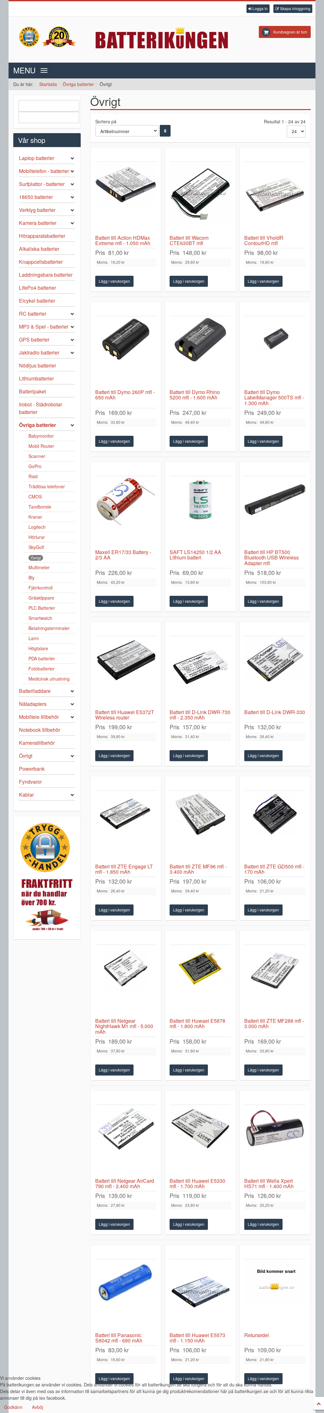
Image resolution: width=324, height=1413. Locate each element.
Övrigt (36, 557)
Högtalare (38, 648)
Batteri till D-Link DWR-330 (274, 712)
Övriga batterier (78, 84)
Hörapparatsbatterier (42, 235)
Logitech (37, 527)
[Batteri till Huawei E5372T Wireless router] (126, 672)
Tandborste (39, 506)
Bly (31, 577)
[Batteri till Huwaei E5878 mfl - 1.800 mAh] (200, 981)
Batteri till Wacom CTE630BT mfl (189, 240)
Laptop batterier (36, 158)
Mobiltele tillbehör (39, 716)
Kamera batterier (37, 222)
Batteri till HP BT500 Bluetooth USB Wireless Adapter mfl (271, 557)
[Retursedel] (275, 1295)
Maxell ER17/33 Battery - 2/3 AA (123, 554)
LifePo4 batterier (37, 287)
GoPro (34, 466)
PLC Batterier (41, 608)
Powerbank (32, 768)
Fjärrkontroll (40, 587)
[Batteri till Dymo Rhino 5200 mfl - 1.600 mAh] (200, 352)
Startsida (48, 84)
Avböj (37, 1407)
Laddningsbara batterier (45, 274)
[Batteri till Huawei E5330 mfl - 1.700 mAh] (200, 1141)
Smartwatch (40, 618)
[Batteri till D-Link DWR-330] (275, 672)
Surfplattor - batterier (42, 184)
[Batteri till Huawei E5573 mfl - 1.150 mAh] (200, 1295)
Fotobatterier (41, 668)
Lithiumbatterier (36, 378)
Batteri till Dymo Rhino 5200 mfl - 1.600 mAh (195, 394)
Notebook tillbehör (39, 729)
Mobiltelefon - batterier (44, 171)
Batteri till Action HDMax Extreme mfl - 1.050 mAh (122, 240)
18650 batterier (36, 197)
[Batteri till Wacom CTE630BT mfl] (200, 198)
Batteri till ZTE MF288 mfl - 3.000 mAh (274, 1023)
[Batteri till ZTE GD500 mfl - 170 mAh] (275, 827)
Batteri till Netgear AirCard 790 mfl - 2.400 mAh (124, 1183)
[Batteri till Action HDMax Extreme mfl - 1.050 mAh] (126, 198)
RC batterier (32, 313)
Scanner (36, 456)
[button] (258, 8)
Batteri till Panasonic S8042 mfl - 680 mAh (118, 1337)
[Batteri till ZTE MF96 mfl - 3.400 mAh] (200, 827)
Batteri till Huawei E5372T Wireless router (124, 714)
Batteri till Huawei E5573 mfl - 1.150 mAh (197, 1337)
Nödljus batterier (37, 365)
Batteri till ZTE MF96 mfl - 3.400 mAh (198, 869)
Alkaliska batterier (39, 248)
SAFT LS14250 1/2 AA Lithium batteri (195, 554)
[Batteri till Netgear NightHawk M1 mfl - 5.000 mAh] (126, 981)
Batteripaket (32, 391)
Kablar (26, 794)
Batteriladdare (35, 690)
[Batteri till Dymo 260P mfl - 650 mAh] (126, 352)
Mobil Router (41, 446)
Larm (33, 638)
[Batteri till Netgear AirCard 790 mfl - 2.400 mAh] (126, 1141)
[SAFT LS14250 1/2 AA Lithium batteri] (200, 512)
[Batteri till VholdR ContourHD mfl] (275, 198)
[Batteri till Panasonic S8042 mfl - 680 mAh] (126, 1295)
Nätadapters (33, 703)
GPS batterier (34, 339)
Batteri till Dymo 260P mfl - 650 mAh (125, 394)
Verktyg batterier (37, 209)
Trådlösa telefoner (46, 486)
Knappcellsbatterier (41, 261)
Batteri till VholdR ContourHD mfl (264, 240)
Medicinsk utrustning (49, 679)
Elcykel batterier (37, 300)
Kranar (35, 517)
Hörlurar (36, 537)
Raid (33, 476)
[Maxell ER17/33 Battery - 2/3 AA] (126, 512)
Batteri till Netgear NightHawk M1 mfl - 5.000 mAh (124, 1026)
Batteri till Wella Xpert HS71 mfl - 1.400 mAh (269, 1183)
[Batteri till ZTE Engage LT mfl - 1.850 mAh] (126, 827)
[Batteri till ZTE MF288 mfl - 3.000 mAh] (275, 981)
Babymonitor (41, 436)
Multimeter (39, 567)
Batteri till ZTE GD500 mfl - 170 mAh (274, 869)
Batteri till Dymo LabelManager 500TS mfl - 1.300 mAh (274, 397)
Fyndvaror (30, 781)
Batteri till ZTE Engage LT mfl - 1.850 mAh (124, 869)
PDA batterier (41, 658)
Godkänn (13, 1407)
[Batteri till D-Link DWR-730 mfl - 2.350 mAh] (200, 672)
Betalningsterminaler (49, 628)
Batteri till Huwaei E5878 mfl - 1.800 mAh (197, 1023)
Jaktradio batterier (39, 352)
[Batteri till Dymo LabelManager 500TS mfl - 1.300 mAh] (275, 352)
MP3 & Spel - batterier (43, 326)
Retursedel (256, 1335)
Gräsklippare (41, 598)
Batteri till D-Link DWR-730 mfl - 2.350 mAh (200, 714)
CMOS (35, 496)
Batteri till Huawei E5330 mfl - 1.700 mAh (197, 1183)
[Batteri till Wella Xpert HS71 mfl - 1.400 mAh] (275, 1141)
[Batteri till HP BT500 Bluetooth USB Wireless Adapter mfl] (275, 512)
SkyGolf (36, 547)
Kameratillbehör (37, 742)
